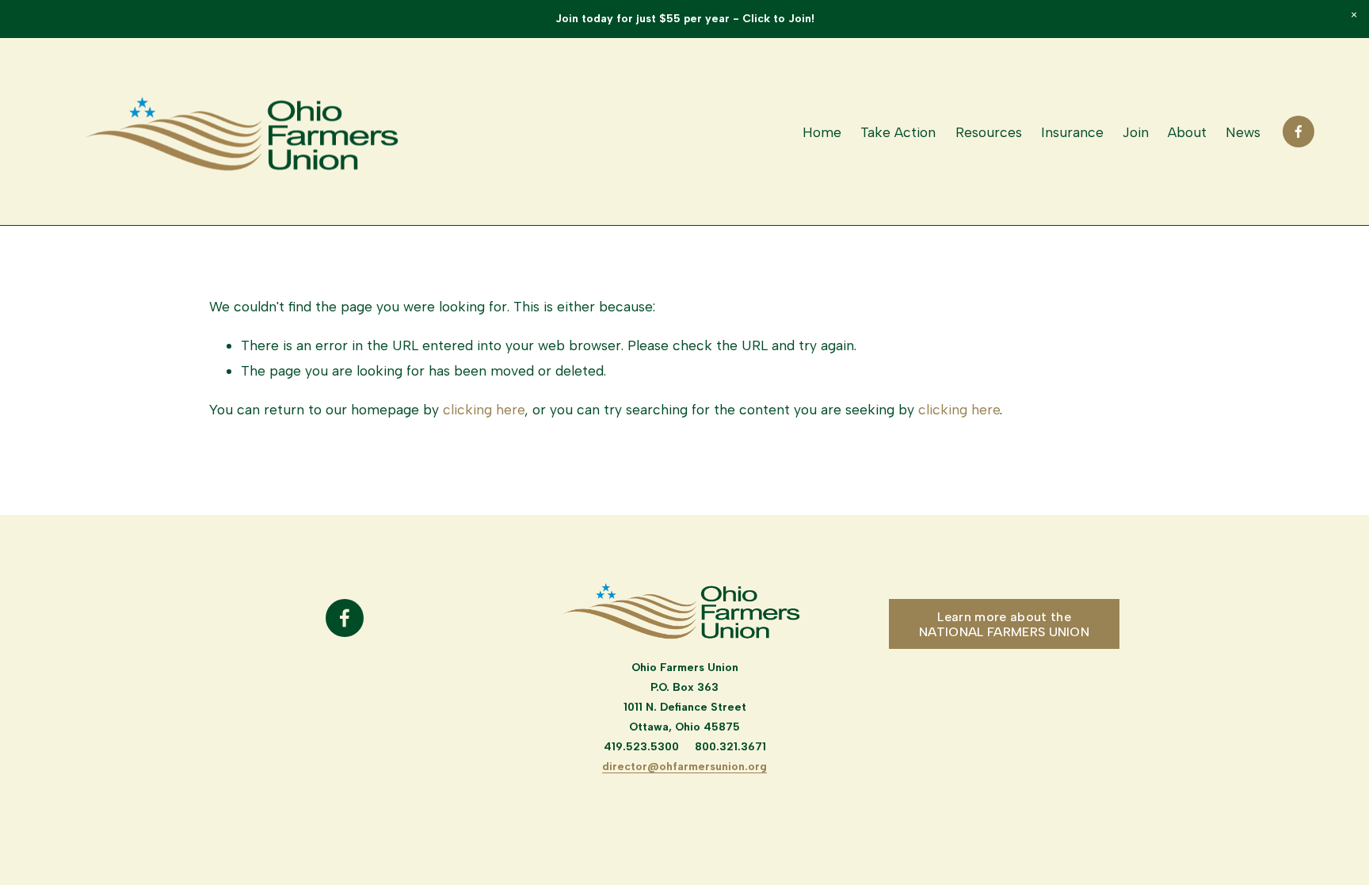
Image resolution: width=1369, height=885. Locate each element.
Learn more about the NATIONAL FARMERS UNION (1004, 624)
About (1187, 132)
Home (822, 132)
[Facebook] (1298, 131)
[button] (1353, 15)
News (1243, 132)
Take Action (898, 132)
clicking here (483, 409)
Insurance (1072, 132)
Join (1136, 132)
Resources (988, 132)
